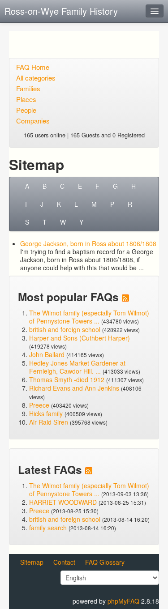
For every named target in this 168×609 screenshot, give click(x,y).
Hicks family (47, 413)
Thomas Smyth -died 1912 (66, 379)
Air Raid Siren (48, 421)
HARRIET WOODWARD (63, 502)
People (26, 110)
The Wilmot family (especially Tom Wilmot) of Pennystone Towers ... (89, 316)
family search (49, 527)
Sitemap (31, 562)
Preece (39, 404)
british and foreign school (64, 329)
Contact (64, 562)
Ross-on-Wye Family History (61, 10)
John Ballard (47, 354)
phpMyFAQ (123, 600)
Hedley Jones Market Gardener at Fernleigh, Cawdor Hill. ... (77, 366)
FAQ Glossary (105, 562)
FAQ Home (32, 67)
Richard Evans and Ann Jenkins (74, 387)
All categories (36, 77)
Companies (33, 120)
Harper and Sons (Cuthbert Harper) (79, 337)
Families (28, 88)
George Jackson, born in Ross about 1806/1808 (88, 243)
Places (26, 99)
